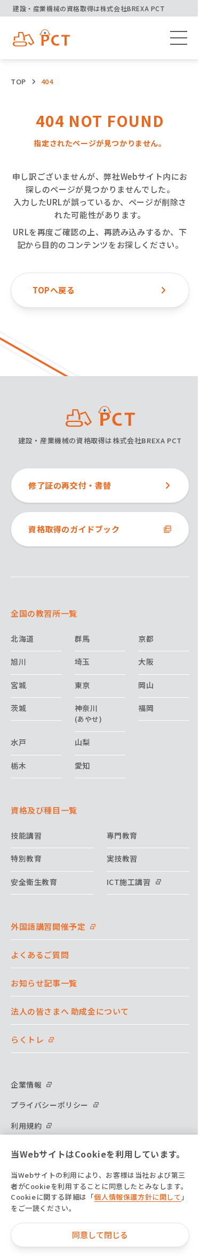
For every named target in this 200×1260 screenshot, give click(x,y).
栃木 (18, 765)
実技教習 (122, 858)
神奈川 (88, 713)
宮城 (18, 685)
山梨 (82, 742)
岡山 (146, 685)
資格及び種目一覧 (44, 810)
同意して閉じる (100, 1234)
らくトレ (27, 1039)
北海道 (22, 638)
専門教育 (122, 835)
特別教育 (26, 858)
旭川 (18, 661)
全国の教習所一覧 (44, 613)
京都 (146, 638)
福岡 (146, 708)
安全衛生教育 (34, 881)
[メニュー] (178, 37)
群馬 (82, 638)
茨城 (18, 708)
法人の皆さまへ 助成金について (70, 1011)
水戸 (18, 742)
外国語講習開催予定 (48, 926)
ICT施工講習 (129, 881)
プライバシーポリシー (50, 1104)
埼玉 (82, 661)
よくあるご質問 (40, 954)
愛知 (82, 765)
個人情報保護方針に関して (137, 1197)
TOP (18, 81)
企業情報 (26, 1084)
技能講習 (26, 835)
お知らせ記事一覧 (44, 982)
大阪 (146, 661)
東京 (82, 685)
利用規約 (26, 1125)
